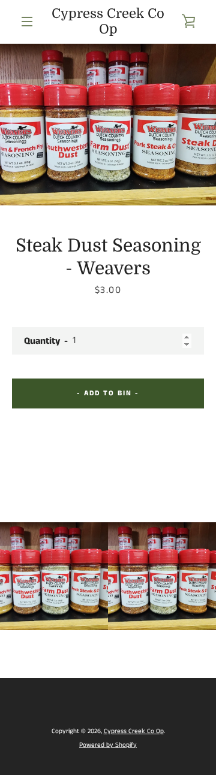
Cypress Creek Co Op (108, 21)
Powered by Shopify (108, 745)
